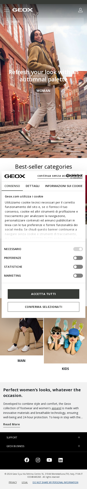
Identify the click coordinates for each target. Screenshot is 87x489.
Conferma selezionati (43, 307)
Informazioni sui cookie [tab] (64, 186)
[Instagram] (38, 460)
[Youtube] (49, 460)
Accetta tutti (43, 294)
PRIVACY (13, 482)
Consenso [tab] (12, 186)
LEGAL (25, 482)
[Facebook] (26, 460)
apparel (56, 408)
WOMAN (43, 90)
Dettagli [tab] (32, 186)
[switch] (78, 258)
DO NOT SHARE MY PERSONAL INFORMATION (55, 482)
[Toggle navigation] (6, 10)
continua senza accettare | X (59, 176)
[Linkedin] (60, 460)
